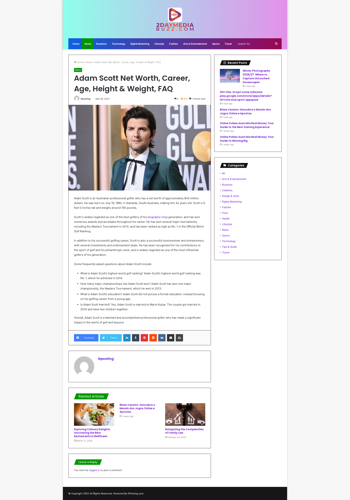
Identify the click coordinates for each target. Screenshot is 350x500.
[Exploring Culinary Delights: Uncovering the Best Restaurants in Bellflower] (94, 414)
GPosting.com (135, 493)
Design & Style (230, 195)
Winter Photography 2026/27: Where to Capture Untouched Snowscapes (256, 76)
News (88, 43)
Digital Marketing (139, 43)
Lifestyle (159, 43)
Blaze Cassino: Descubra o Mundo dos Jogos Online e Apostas (137, 408)
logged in (94, 470)
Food (225, 212)
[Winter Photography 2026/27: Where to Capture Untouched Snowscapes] (230, 76)
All (223, 173)
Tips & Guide (229, 246)
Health (226, 218)
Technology (118, 43)
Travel (228, 43)
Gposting (85, 98)
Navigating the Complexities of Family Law (184, 431)
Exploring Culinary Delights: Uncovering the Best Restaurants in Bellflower (92, 432)
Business (101, 43)
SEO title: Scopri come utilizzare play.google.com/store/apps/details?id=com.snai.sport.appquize (246, 96)
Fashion (173, 43)
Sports (216, 43)
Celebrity (227, 190)
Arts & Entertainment (195, 43)
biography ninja (158, 217)
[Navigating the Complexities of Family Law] (185, 414)
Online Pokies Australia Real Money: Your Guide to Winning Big (247, 139)
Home (76, 43)
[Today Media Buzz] (175, 19)
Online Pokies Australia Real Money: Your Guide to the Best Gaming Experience (247, 125)
